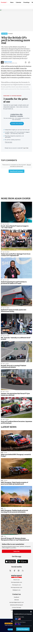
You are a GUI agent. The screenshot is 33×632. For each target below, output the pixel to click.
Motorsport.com (16, 584)
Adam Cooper (8, 61)
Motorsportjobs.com (16, 582)
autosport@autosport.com (16, 602)
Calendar (18, 2)
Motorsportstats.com (16, 587)
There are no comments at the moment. (16, 165)
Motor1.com (16, 579)
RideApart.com (16, 590)
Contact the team (16, 607)
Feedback (16, 597)
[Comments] (29, 62)
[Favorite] (25, 62)
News (12, 2)
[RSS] (22, 570)
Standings (26, 2)
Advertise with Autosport (16, 605)
